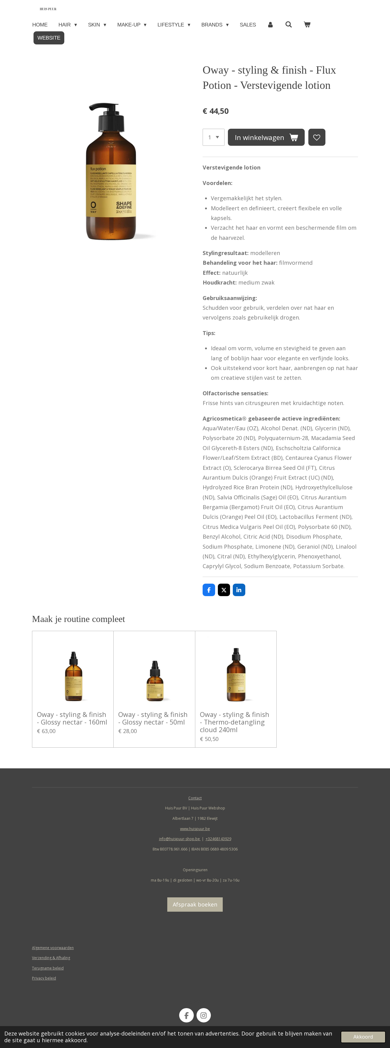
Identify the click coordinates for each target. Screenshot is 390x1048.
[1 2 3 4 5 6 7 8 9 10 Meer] (214, 137)
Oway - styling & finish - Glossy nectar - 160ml (72, 718)
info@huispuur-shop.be (180, 838)
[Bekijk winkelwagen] (307, 24)
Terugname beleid (48, 968)
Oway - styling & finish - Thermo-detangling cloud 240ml (234, 722)
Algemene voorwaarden (53, 947)
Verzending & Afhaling (51, 957)
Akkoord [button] (363, 1036)
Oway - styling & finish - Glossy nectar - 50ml (153, 718)
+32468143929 (218, 838)
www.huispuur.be (195, 828)
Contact (195, 798)
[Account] (270, 24)
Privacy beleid (44, 978)
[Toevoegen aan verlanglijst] (316, 137)
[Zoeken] (288, 24)
